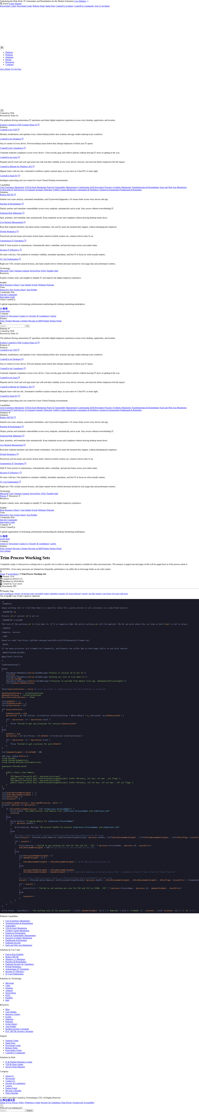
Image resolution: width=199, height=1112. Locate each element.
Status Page (50, 6)
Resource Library (12, 285)
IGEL (43, 271)
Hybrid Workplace (8, 231)
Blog (2, 285)
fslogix (109, 594)
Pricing (8, 60)
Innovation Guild (7, 297)
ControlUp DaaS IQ (9, 176)
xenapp (46, 594)
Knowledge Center (8, 6)
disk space (124, 594)
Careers (53, 316)
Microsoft (4, 271)
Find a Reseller (11, 1093)
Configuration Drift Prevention (91, 187)
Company (9, 64)
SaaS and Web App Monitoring (173, 187)
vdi (22, 594)
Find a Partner (6, 321)
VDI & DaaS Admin (14, 1064)
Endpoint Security (13, 943)
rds (67, 594)
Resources (9, 62)
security (85, 594)
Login (11, 3)
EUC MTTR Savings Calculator (19, 1031)
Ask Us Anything (102, 6)
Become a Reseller (13, 1091)
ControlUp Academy (65, 6)
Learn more (5, 311)
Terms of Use (6, 1102)
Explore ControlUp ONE (11, 125)
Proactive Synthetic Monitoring (118, 187)
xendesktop (54, 594)
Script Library (20, 290)
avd (90, 594)
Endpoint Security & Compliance (19, 964)
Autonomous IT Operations (12, 241)
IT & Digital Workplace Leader (18, 1062)
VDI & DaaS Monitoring (35, 187)
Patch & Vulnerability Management (62, 187)
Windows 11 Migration (15, 959)
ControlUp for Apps (9, 157)
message (98, 594)
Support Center (11, 1040)
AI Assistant (30, 190)
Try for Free (16, 69)
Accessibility (88, 1102)
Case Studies (25, 285)
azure (32, 594)
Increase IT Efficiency (9, 250)
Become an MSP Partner (38, 321)
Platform (9, 52)
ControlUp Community (84, 6)
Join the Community (8, 294)
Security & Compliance (39, 316)
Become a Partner (20, 321)
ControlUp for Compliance (12, 148)
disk (93, 594)
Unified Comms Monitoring (64, 190)
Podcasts (50, 285)
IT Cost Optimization (9, 259)
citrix (2, 594)
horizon (27, 594)
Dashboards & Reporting (131, 190)
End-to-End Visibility (14, 954)
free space (116, 594)
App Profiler (31, 290)
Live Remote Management (11, 222)
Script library (13, 574)
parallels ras (9, 594)
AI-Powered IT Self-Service (12, 190)
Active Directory (75, 594)
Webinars (42, 285)
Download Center (24, 6)
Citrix (11, 271)
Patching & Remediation (11, 204)
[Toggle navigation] (2, 47)
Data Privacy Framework (72, 1102)
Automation (10, 926)
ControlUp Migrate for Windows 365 (16, 166)
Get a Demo (5, 69)
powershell (39, 594)
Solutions (9, 57)
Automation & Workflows (88, 190)
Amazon (25, 271)
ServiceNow (35, 271)
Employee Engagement (110, 190)
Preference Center (32, 1102)
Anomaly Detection (43, 190)
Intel (56, 271)
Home (2, 574)
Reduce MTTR (7, 195)
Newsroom (13, 316)
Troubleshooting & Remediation (145, 187)
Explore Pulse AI (29, 125)
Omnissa (18, 271)
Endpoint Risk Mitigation (11, 213)
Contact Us (24, 316)
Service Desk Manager (15, 1067)
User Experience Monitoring (12, 187)
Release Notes (39, 6)
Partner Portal (55, 321)
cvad (104, 594)
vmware (17, 594)
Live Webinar (80, 1)
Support (18, 3)
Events (34, 285)
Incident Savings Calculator (17, 1029)
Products (9, 55)
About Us (4, 316)
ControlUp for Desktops (10, 139)
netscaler (62, 594)
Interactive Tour (7, 290)
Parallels (50, 271)
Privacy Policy (18, 1102)
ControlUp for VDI (8, 130)
